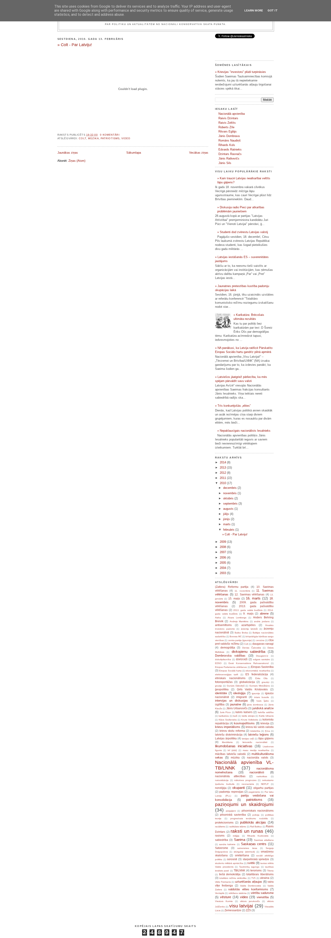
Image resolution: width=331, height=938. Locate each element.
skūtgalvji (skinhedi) (244, 851)
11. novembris (242, 591)
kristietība (255, 731)
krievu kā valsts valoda (260, 727)
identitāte (221, 693)
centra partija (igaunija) (240, 640)
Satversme (221, 848)
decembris (230, 487)
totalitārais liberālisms (260, 874)
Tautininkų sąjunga (249, 867)
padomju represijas (231, 791)
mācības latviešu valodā (230, 754)
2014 (223, 462)
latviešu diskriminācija (229, 734)
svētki (251, 863)
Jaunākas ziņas (67, 152)
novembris (230, 493)
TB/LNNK (239, 870)
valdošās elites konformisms (248, 889)
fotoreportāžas (224, 682)
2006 (223, 557)
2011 (223, 478)
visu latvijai (241, 905)
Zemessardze (232, 910)
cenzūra (260, 640)
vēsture (225, 897)
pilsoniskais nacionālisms (258, 810)
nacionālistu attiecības (230, 776)
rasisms (219, 835)
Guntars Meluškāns (259, 685)
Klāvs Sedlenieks (228, 719)
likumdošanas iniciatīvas (233, 746)
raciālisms (220, 826)
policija (255, 815)
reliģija (236, 836)
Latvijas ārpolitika (226, 738)
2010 (223, 483)
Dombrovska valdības (230, 655)
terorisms (256, 870)
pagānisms (254, 792)
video (125, 138)
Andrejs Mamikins (239, 621)
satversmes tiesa (247, 848)
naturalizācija (222, 780)
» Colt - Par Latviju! (74, 45)
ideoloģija (239, 693)
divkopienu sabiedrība (248, 651)
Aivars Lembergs (237, 617)
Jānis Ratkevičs (228, 158)
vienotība (263, 897)
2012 (223, 472)
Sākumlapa (133, 152)
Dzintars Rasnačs (230, 154)
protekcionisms (224, 822)
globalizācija (247, 682)
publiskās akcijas (253, 822)
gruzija (218, 685)
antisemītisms (223, 625)
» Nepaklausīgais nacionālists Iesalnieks (243, 430)
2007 (223, 552)
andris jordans (261, 621)
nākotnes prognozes (245, 780)
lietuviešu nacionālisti (255, 742)
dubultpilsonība (223, 659)
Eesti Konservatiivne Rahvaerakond (249, 663)
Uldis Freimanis (223, 882)
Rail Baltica (256, 826)
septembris (230, 503)
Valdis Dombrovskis (250, 885)
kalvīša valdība (266, 712)
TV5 (253, 878)
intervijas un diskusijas (231, 700)
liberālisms (227, 742)
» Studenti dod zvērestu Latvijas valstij (242, 232)
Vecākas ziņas (198, 152)
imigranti (241, 697)
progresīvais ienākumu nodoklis (249, 818)
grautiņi (265, 682)
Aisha (218, 617)
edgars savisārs (261, 659)
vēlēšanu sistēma (238, 893)
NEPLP (265, 784)
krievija (265, 723)
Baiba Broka (241, 632)
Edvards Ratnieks (230, 149)
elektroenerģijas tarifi (226, 674)
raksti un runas (247, 831)
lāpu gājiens (266, 738)
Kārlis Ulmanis (266, 716)
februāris (229, 529)
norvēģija (221, 788)
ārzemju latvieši (249, 629)
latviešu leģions (258, 734)
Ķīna (267, 731)
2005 (223, 562)
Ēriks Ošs (261, 678)
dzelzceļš (241, 659)
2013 (223, 467)
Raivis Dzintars (228, 118)
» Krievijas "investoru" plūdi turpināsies (240, 72)
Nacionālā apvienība (231, 113)
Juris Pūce (225, 712)
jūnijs (227, 519)
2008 (223, 547)
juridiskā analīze (263, 708)
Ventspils (219, 893)
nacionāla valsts (257, 757)
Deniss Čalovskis (251, 647)
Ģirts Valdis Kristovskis (252, 689)
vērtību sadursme (262, 893)
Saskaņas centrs (254, 844)
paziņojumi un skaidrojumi (244, 804)
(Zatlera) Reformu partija (231, 587)
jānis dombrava (255, 704)
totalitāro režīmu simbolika (233, 878)
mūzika (93, 138)
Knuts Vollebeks (249, 719)
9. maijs (248, 613)
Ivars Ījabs (262, 701)
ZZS (248, 910)
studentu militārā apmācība (229, 863)
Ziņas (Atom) (76, 160)
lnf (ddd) (232, 750)
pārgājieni (231, 811)
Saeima (239, 840)
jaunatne (235, 704)
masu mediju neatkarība (256, 750)
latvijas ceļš (248, 738)
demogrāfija (227, 647)
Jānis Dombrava (229, 136)
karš (235, 716)
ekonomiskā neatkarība (258, 670)
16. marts (253, 598)
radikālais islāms (237, 826)
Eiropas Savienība (262, 667)
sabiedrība (221, 840)
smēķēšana (242, 855)
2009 (223, 541)
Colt (82, 138)
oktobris (228, 498)
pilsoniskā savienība (233, 814)
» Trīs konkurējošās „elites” (233, 405)
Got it (273, 10)
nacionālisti (256, 772)
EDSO (218, 663)
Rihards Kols (226, 145)
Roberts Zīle (226, 127)
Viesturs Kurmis (224, 901)
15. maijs (234, 598)
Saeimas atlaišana (264, 840)
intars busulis (261, 697)
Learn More (253, 10)
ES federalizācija (256, 674)
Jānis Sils (224, 163)
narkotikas (261, 776)
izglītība (219, 704)
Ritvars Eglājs (227, 131)
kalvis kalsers (244, 712)
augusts (228, 508)
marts (227, 524)
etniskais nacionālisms (230, 678)
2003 (223, 573)
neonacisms (248, 784)
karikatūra (224, 716)
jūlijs (226, 514)
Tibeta (270, 870)
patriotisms (110, 138)
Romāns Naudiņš (229, 140)
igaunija (256, 693)
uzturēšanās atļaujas (248, 881)
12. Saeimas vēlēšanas (249, 594)
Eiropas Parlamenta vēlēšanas (231, 667)
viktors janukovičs (250, 901)
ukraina (264, 878)
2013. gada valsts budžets (247, 610)
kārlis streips (248, 716)
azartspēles (248, 625)
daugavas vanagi (263, 643)
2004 (223, 568)
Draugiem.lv (262, 656)
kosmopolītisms (244, 723)
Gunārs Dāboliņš (236, 685)
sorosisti (232, 859)
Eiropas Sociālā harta (230, 670)
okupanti (238, 788)
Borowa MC (236, 636)
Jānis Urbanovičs (236, 708)
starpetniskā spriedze (256, 859)
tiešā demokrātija (230, 874)
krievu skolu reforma (232, 730)
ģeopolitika (222, 689)
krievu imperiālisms (227, 727)
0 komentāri (109, 134)
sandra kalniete (227, 844)
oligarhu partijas (263, 788)
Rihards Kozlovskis (257, 836)
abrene (264, 613)
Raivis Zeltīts (227, 122)
